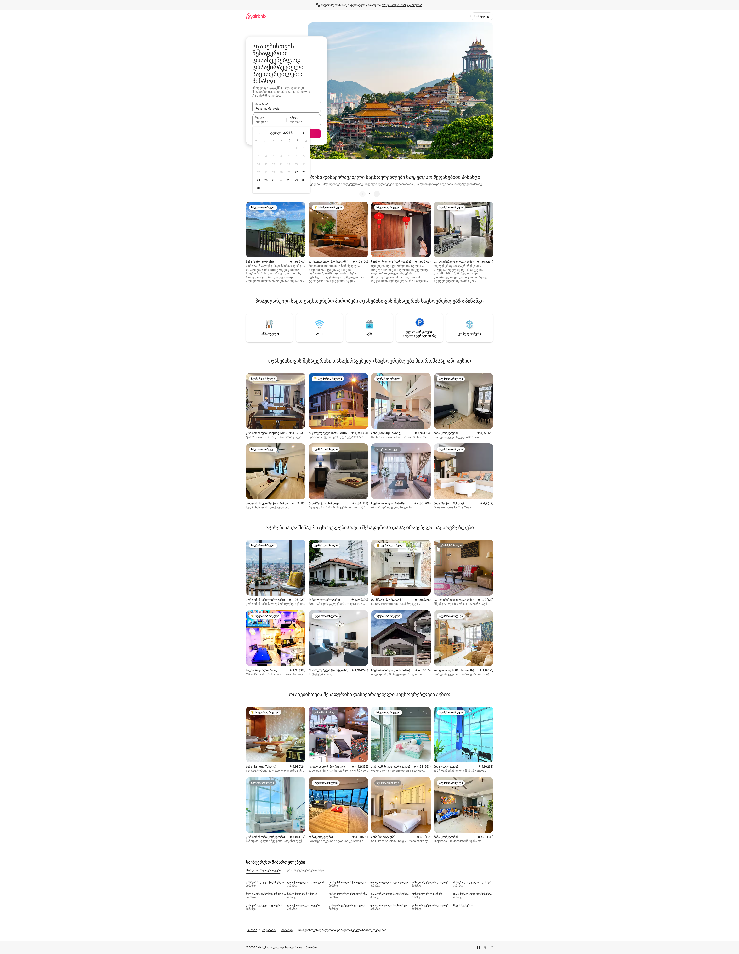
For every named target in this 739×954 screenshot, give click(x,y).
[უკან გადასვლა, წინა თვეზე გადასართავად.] (259, 133)
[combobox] (286, 108)
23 (303, 172)
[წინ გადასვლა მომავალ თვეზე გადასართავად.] (303, 133)
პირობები (312, 947)
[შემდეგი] (377, 194)
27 (281, 180)
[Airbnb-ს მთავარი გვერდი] (256, 16)
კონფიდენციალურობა (287, 947)
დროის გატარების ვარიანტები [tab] (306, 870)
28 (288, 180)
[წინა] (362, 194)
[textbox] (269, 122)
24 (258, 180)
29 (296, 180)
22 (296, 172)
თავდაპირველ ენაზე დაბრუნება (402, 5)
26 (273, 180)
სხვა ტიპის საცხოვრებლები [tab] (263, 870)
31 (258, 188)
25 (266, 180)
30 (303, 180)
